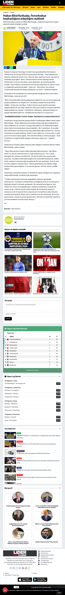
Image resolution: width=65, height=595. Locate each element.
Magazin (61, 7)
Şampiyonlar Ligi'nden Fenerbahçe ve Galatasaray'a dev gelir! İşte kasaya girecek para (46, 251)
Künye (35, 573)
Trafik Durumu (44, 556)
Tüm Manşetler (45, 560)
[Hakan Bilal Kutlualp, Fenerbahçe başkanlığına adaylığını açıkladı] (32, 48)
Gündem (46, 7)
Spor (38, 7)
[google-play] (40, 579)
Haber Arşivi (44, 564)
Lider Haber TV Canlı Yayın (11, 7)
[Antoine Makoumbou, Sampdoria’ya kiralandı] (47, 263)
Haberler (5, 12)
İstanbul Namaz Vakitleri (47, 555)
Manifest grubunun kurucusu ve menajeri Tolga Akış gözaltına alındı (38, 462)
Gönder (8, 318)
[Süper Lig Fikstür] (59, 376)
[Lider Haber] (8, 3)
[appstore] (25, 579)
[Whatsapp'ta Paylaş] (11, 67)
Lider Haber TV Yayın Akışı (12, 575)
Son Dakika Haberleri (46, 562)
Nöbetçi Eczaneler (46, 551)
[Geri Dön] (5, 589)
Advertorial (20, 451)
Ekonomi (25, 7)
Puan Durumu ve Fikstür (47, 558)
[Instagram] (16, 568)
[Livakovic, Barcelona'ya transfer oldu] (18, 263)
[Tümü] (59, 428)
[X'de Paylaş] (8, 67)
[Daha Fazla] (14, 67)
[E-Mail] (15, 222)
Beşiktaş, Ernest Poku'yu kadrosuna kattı (45, 293)
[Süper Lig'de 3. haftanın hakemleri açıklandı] (18, 284)
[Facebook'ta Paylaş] (5, 67)
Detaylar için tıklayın (32, 370)
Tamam (59, 592)
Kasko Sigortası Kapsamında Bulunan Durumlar (33, 453)
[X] (13, 568)
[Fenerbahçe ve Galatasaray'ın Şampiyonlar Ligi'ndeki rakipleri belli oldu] (18, 240)
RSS (17, 587)
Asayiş (19, 458)
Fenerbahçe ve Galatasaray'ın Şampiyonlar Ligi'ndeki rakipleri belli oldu (38, 437)
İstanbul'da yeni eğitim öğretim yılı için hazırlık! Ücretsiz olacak (36, 478)
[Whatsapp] (29, 568)
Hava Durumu (44, 553)
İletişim (7, 573)
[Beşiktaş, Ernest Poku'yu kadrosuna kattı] (47, 284)
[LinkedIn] (20, 568)
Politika (53, 7)
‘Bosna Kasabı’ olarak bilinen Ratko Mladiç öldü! (34, 470)
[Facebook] (10, 568)
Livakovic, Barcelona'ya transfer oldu (16, 272)
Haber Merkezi (19, 219)
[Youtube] (23, 568)
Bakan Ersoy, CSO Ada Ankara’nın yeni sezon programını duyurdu (36, 445)
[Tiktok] (26, 568)
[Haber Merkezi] (9, 220)
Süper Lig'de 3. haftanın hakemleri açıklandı (18, 293)
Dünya (33, 7)
